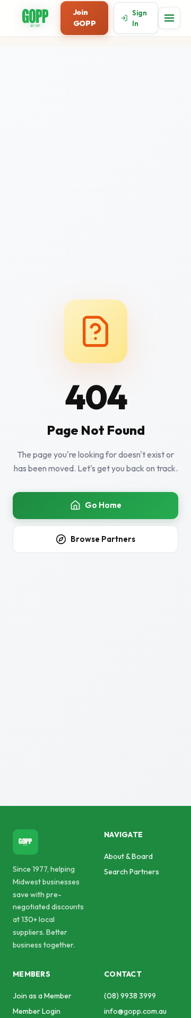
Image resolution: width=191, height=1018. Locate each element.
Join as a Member (42, 996)
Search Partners (131, 871)
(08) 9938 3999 (130, 996)
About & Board (128, 856)
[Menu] (169, 18)
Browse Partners (103, 539)
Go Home (103, 505)
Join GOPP (84, 17)
